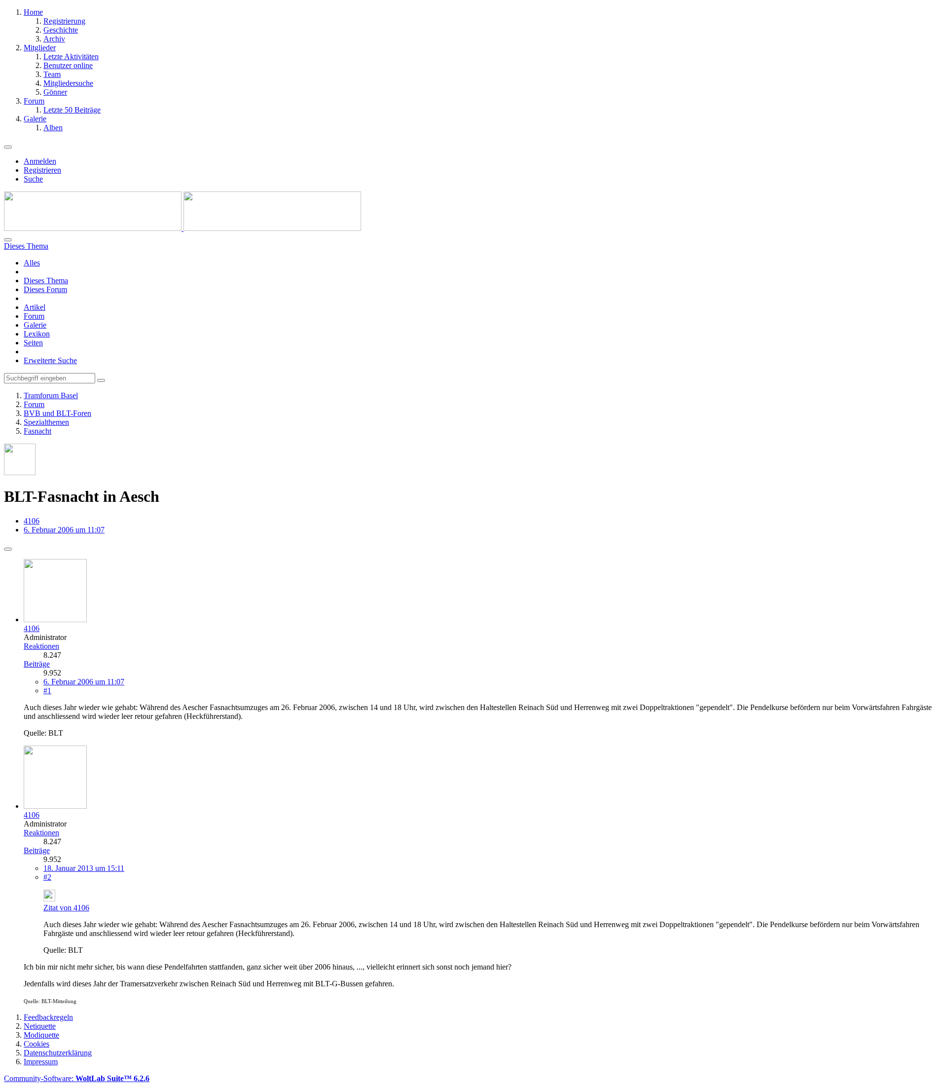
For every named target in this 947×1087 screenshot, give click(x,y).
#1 (47, 690)
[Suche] (8, 239)
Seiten (33, 342)
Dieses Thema (46, 280)
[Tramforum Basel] (182, 228)
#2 (47, 877)
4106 (31, 521)
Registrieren (42, 170)
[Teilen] (8, 549)
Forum (34, 316)
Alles (32, 263)
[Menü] (8, 147)
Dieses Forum (45, 289)
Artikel (34, 307)
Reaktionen (41, 646)
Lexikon (37, 334)
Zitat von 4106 (66, 907)
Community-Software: (76, 1078)
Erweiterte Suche (50, 360)
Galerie (35, 325)
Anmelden (40, 161)
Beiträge (37, 664)
